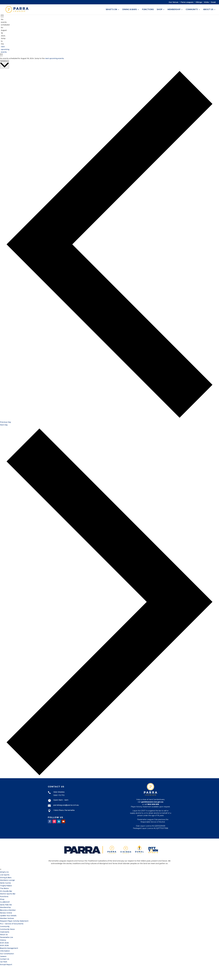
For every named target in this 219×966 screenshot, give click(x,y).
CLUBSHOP (5, 902)
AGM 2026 (4, 945)
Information (5, 951)
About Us (208, 10)
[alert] (2, 34)
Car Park (3, 962)
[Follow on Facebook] (50, 821)
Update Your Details (8, 916)
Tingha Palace (6, 886)
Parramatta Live (6, 937)
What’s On (111, 10)
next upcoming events (5, 49)
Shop (159, 10)
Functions (148, 10)
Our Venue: (174, 2)
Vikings (199, 2)
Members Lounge (7, 880)
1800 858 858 (153, 804)
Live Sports (4, 875)
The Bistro (4, 888)
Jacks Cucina (5, 883)
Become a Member (8, 910)
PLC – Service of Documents (11, 924)
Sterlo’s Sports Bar (7, 894)
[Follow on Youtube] (63, 821)
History (3, 940)
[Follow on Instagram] (54, 821)
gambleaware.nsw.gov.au (152, 802)
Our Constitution (7, 954)
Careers (3, 956)
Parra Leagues (187, 2)
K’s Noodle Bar (6, 891)
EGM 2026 (4, 943)
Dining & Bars (129, 10)
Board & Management (9, 948)
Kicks (206, 2)
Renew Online (6, 913)
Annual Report (6, 964)
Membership (174, 10)
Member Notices (7, 918)
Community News (7, 929)
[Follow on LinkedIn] (59, 821)
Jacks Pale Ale (6, 905)
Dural (213, 2)
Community (192, 10)
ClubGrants (4, 932)
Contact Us (4, 959)
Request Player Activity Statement (14, 921)
